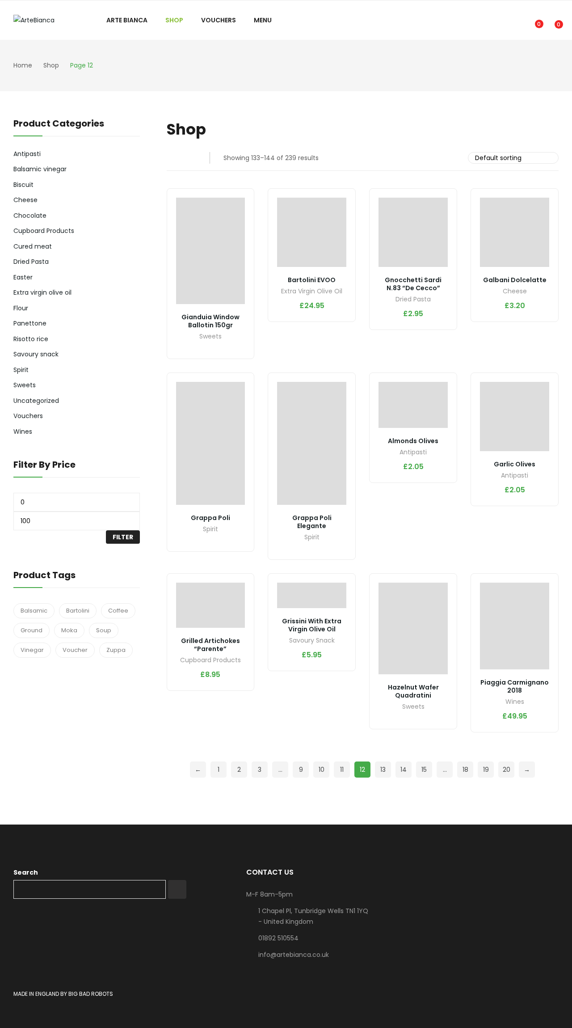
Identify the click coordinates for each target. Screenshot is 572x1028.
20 (506, 769)
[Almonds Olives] (413, 405)
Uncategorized (36, 400)
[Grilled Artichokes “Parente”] (210, 605)
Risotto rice (30, 338)
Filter (123, 537)
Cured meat (32, 246)
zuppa (116, 650)
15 (424, 769)
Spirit (210, 529)
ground (31, 630)
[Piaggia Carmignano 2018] (514, 626)
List (190, 158)
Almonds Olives (413, 440)
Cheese (515, 292)
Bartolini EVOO (312, 279)
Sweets (210, 337)
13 (383, 769)
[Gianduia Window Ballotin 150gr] (210, 251)
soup (103, 630)
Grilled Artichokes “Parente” (210, 644)
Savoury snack (312, 641)
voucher (75, 650)
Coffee (118, 610)
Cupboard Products (210, 660)
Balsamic (34, 610)
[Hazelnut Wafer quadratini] (413, 628)
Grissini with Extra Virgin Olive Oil (311, 625)
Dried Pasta (413, 300)
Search (25, 872)
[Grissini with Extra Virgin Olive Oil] (311, 595)
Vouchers (28, 415)
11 (342, 769)
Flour (20, 308)
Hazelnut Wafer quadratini (413, 691)
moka (69, 630)
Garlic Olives (514, 464)
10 (321, 769)
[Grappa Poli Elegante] (311, 443)
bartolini (77, 610)
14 (403, 769)
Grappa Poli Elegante (312, 521)
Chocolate (29, 215)
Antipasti (413, 453)
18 (465, 769)
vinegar (32, 650)
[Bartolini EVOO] (311, 232)
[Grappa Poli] (210, 443)
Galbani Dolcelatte (515, 279)
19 (486, 769)
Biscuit (23, 184)
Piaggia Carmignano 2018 (514, 686)
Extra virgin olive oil (311, 292)
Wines (514, 702)
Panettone (29, 323)
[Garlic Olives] (514, 416)
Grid (172, 158)
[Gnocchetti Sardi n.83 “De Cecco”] (413, 232)
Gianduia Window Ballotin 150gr (210, 321)
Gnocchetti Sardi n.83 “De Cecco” (413, 283)
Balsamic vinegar (40, 169)
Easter (23, 277)
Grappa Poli (210, 517)
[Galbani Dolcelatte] (514, 232)
